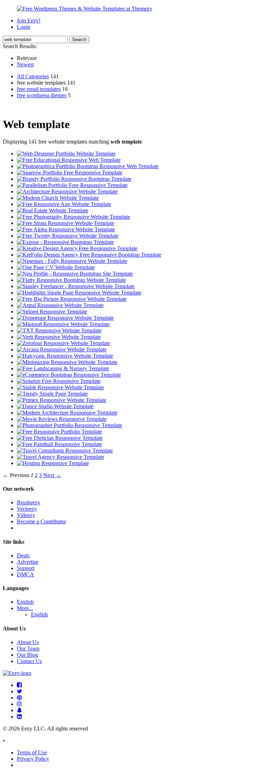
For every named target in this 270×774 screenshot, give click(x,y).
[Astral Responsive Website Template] (60, 305)
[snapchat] (19, 710)
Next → (52, 475)
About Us (28, 642)
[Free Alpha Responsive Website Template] (66, 229)
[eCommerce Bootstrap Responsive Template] (69, 375)
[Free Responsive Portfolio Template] (59, 432)
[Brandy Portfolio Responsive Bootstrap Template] (74, 179)
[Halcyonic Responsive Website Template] (65, 356)
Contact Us (29, 661)
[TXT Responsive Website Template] (59, 330)
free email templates (39, 89)
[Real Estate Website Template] (52, 210)
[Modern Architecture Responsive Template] (67, 413)
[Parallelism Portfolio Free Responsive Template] (72, 185)
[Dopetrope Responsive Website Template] (65, 318)
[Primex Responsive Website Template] (61, 400)
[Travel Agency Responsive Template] (60, 457)
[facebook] (19, 685)
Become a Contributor (41, 521)
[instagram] (19, 704)
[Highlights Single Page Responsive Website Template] (79, 293)
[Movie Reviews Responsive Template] (62, 419)
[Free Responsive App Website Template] (64, 204)
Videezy (26, 515)
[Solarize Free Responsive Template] (59, 381)
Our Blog (27, 655)
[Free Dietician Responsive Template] (60, 438)
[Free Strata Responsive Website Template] (65, 223)
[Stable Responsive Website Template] (60, 387)
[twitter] (19, 691)
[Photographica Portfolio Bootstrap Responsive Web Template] (88, 166)
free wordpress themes (41, 95)
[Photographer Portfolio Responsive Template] (69, 425)
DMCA (25, 574)
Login (23, 27)
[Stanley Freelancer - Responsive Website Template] (76, 286)
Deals (23, 555)
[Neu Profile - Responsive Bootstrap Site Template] (75, 274)
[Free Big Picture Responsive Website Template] (72, 299)
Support (25, 568)
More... (25, 608)
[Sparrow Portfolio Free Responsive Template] (69, 173)
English (25, 602)
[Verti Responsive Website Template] (59, 337)
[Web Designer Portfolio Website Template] (66, 154)
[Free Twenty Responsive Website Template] (67, 236)
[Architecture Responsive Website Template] (67, 191)
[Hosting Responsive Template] (53, 463)
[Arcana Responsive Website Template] (62, 349)
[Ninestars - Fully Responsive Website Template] (72, 261)
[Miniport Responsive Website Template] (63, 324)
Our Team (28, 648)
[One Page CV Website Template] (56, 267)
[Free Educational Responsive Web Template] (69, 160)
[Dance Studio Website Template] (55, 406)
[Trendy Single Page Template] (52, 394)
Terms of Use (32, 752)
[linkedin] (19, 717)
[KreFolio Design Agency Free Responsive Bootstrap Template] (89, 255)
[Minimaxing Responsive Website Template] (67, 362)
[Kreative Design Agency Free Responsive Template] (77, 248)
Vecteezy (27, 509)
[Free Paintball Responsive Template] (59, 444)
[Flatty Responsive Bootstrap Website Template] (71, 280)
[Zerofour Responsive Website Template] (63, 343)
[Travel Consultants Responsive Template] (65, 451)
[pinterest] (19, 698)
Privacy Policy (33, 759)
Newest (25, 64)
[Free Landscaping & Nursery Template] (63, 368)
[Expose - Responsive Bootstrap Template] (65, 242)
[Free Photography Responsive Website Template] (73, 217)
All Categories (33, 76)
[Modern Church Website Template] (58, 198)
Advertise (27, 562)
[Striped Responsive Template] (52, 312)
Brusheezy (28, 502)
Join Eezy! (28, 21)
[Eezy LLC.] (17, 673)
